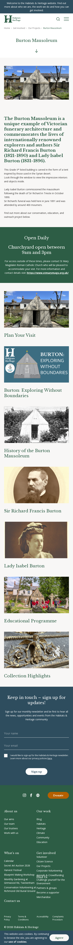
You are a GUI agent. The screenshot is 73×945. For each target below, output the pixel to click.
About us (10, 811)
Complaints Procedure (57, 918)
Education (41, 842)
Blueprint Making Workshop (19, 874)
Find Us (41, 877)
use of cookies (17, 941)
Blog (39, 819)
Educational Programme (30, 620)
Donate (58, 795)
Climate (40, 833)
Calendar (9, 861)
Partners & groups (46, 888)
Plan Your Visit (19, 335)
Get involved (19, 28)
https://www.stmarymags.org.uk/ (48, 272)
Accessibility (42, 916)
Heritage (41, 828)
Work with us (11, 833)
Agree (59, 937)
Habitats (41, 823)
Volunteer (41, 856)
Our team (9, 823)
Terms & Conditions (23, 918)
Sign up (36, 771)
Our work (43, 811)
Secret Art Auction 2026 (17, 865)
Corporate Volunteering (49, 870)
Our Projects (34, 28)
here (50, 758)
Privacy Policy (7, 918)
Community (42, 837)
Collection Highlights (27, 675)
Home (7, 28)
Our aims (9, 819)
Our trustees (11, 828)
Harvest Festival (13, 870)
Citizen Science (44, 861)
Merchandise (43, 897)
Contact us (12, 901)
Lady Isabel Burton (24, 565)
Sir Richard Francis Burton (32, 510)
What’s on (11, 853)
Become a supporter (47, 892)
